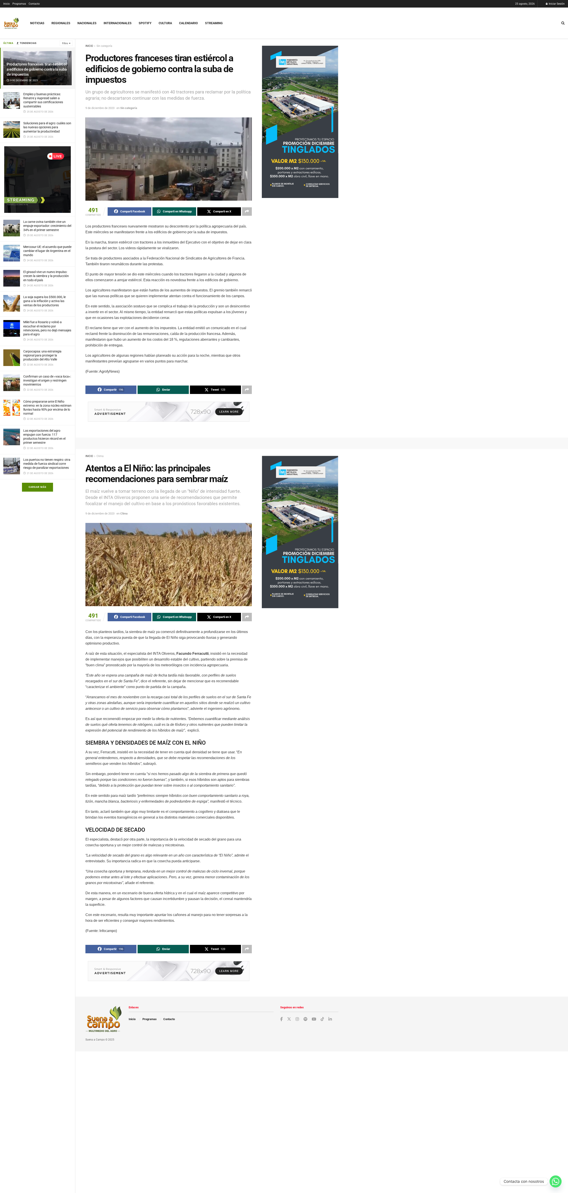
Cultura (165, 23)
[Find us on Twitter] (289, 1019)
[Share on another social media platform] (247, 211)
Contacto (34, 3)
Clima (100, 456)
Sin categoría (104, 45)
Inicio (6, 3)
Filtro (65, 43)
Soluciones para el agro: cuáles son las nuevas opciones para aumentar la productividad (47, 127)
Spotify (145, 23)
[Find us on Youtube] (314, 1019)
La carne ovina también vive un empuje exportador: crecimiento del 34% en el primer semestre (47, 225)
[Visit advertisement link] (37, 179)
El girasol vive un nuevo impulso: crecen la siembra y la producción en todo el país (46, 276)
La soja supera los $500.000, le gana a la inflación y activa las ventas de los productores (44, 301)
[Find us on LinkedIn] (330, 1019)
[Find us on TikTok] (322, 1019)
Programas (19, 3)
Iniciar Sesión (556, 3)
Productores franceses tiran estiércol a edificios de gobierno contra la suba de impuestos (37, 69)
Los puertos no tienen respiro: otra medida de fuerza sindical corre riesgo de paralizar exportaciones (46, 463)
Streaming (214, 23)
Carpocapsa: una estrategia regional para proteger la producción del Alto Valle (42, 355)
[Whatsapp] (556, 1181)
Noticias (37, 23)
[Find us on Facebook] (281, 1019)
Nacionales (87, 23)
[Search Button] (563, 23)
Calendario (188, 23)
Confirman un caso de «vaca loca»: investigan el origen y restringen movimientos (47, 380)
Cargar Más (37, 487)
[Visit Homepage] (11, 23)
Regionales (60, 23)
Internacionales (118, 23)
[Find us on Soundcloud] (305, 1019)
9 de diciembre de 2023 (99, 108)
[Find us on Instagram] (297, 1019)
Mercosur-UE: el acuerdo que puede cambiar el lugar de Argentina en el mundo (47, 251)
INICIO (89, 45)
